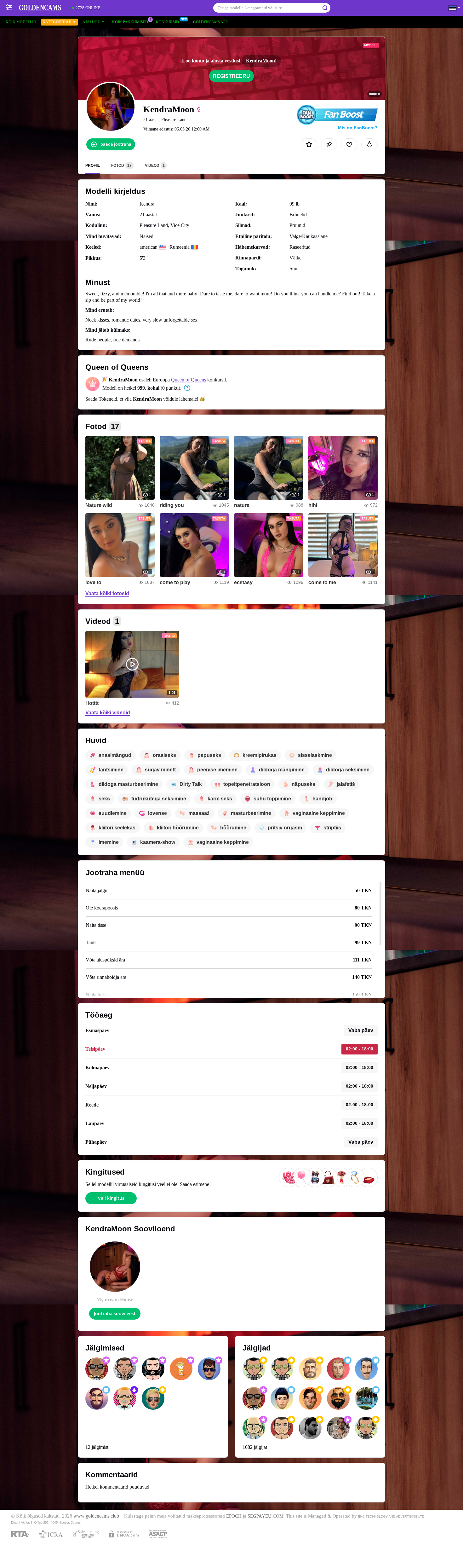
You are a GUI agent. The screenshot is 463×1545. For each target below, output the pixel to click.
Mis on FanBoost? (358, 127)
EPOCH (234, 1516)
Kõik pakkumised (130, 22)
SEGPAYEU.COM (265, 1516)
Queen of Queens (188, 379)
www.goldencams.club (96, 1516)
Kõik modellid (21, 22)
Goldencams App (210, 22)
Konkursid (167, 22)
